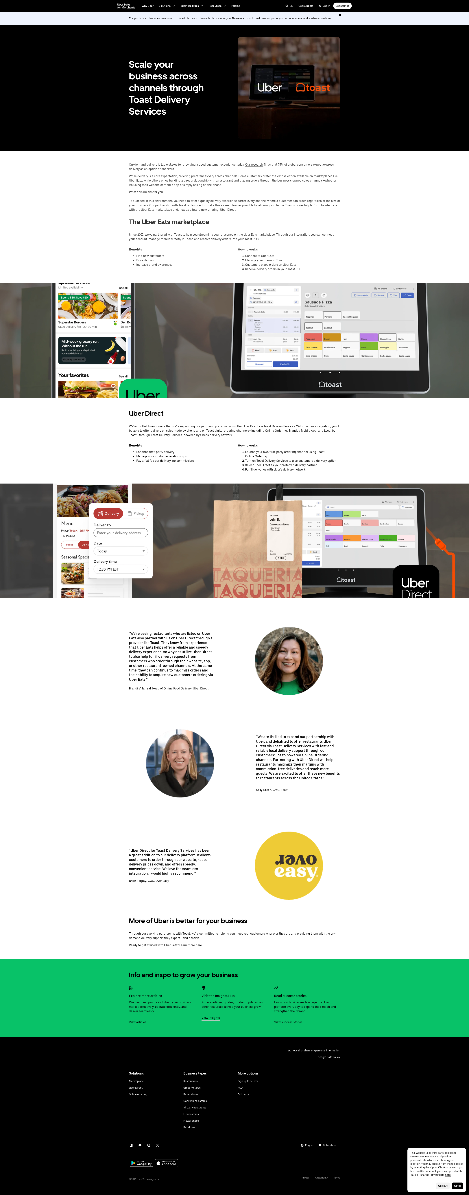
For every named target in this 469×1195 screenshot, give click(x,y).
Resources (215, 5)
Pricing (235, 5)
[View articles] (131, 988)
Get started (342, 5)
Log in (326, 5)
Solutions (165, 5)
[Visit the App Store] (166, 1163)
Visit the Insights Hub (218, 996)
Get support (305, 5)
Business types (189, 5)
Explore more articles (145, 996)
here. (199, 945)
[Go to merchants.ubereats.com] (126, 6)
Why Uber (148, 5)
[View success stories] (276, 988)
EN (291, 5)
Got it (457, 1185)
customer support (265, 18)
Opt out (443, 1185)
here (448, 1174)
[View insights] (204, 988)
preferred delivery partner (299, 465)
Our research (254, 164)
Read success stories (290, 996)
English (309, 1145)
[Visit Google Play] (141, 1163)
